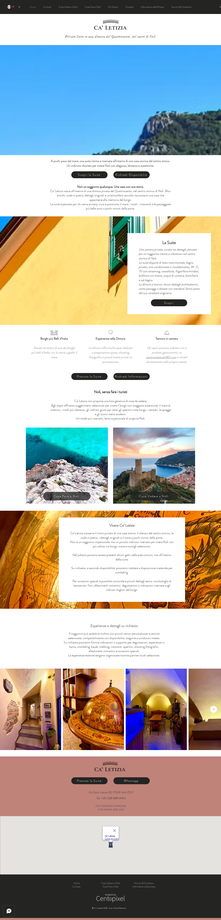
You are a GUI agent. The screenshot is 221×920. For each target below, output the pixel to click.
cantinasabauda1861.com (161, 357)
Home (77, 883)
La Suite (77, 886)
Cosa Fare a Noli (111, 886)
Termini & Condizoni (144, 883)
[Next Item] (213, 709)
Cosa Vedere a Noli (110, 883)
